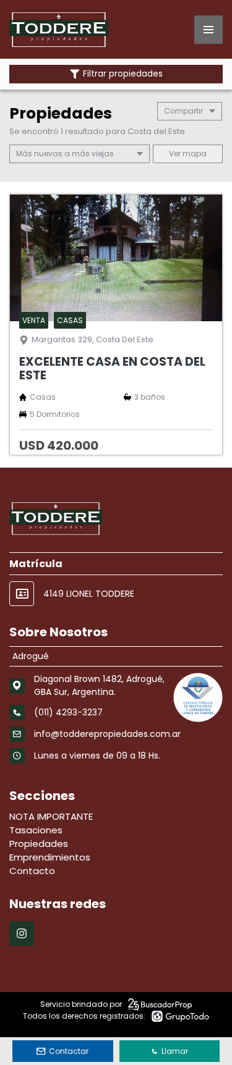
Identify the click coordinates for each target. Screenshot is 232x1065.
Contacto (32, 870)
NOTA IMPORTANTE (51, 816)
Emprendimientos (49, 857)
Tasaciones (35, 829)
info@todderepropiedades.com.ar (107, 734)
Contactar (68, 1051)
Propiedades (38, 843)
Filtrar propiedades (123, 74)
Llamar (174, 1051)
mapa (194, 153)
